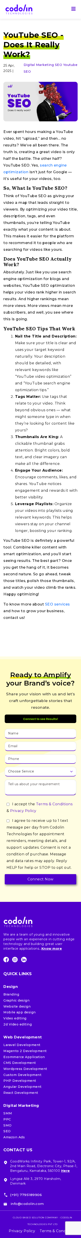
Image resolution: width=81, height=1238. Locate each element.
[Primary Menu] (73, 9)
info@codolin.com (27, 1204)
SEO (59, 65)
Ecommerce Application (24, 1057)
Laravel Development (21, 1045)
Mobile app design (19, 1012)
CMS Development (19, 1063)
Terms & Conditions (54, 804)
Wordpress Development (25, 1069)
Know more (51, 949)
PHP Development (19, 1081)
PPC (7, 1119)
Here (65, 1171)
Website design (17, 1006)
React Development (20, 1093)
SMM (7, 1113)
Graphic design (16, 1000)
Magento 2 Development (25, 1051)
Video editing (15, 1018)
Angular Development (22, 1087)
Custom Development (22, 1075)
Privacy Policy (23, 811)
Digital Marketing (39, 65)
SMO (7, 1125)
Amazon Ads (14, 1137)
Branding (11, 994)
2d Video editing (17, 1024)
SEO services (57, 604)
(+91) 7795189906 (26, 1195)
